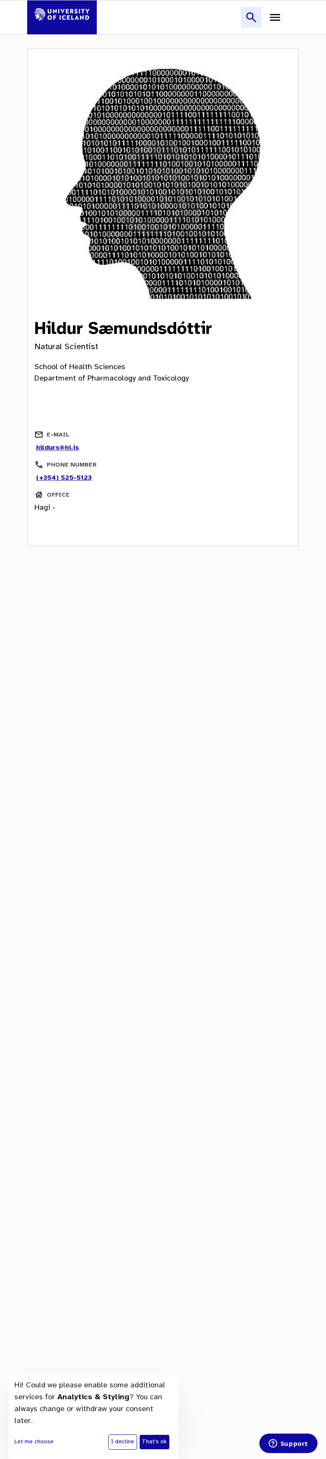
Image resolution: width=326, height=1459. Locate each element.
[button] (251, 22)
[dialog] (93, 1417)
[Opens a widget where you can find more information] (288, 1444)
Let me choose (33, 1442)
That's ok (154, 1442)
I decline (122, 1442)
